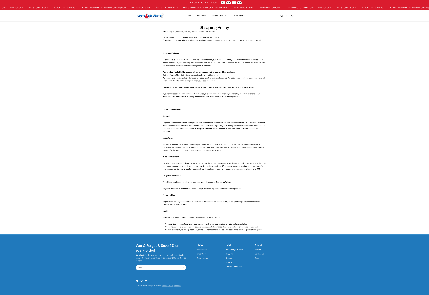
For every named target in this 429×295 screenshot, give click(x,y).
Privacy (229, 262)
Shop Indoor (202, 249)
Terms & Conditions (234, 266)
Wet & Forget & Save (234, 249)
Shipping (229, 254)
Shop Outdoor (202, 254)
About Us (258, 249)
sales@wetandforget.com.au (235, 94)
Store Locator (202, 258)
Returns (229, 258)
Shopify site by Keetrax (171, 285)
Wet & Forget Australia (151, 285)
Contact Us (259, 254)
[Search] (281, 16)
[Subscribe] (183, 267)
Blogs (257, 258)
